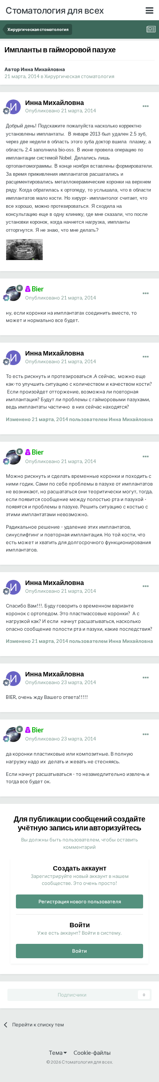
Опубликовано (60, 110)
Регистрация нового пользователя (79, 901)
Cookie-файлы (92, 1052)
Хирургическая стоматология (79, 76)
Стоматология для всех (55, 10)
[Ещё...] (145, 106)
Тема (56, 1052)
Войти (79, 951)
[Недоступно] (24, 249)
